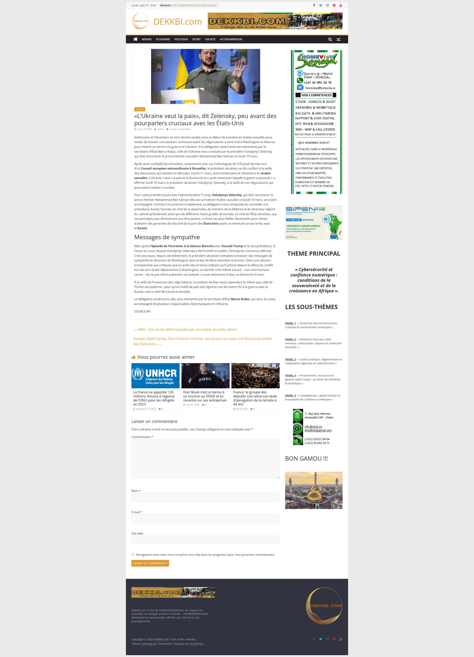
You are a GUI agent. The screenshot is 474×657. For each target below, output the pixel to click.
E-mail (136, 512)
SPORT (196, 39)
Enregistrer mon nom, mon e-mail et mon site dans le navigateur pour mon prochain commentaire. (205, 555)
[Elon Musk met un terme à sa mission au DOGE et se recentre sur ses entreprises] (205, 365)
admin (161, 129)
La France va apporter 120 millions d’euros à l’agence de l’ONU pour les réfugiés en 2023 (154, 398)
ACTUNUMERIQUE (231, 39)
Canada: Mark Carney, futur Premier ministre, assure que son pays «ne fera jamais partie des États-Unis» (202, 341)
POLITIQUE (181, 39)
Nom (136, 491)
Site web (137, 533)
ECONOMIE (163, 39)
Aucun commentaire (180, 129)
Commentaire (142, 437)
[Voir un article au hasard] (338, 39)
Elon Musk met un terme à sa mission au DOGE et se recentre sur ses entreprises (205, 396)
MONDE (147, 39)
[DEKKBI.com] (135, 39)
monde (139, 109)
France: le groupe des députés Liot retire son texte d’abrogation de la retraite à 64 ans (255, 398)
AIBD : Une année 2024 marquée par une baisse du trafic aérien (185, 329)
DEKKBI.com (177, 21)
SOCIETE (210, 39)
